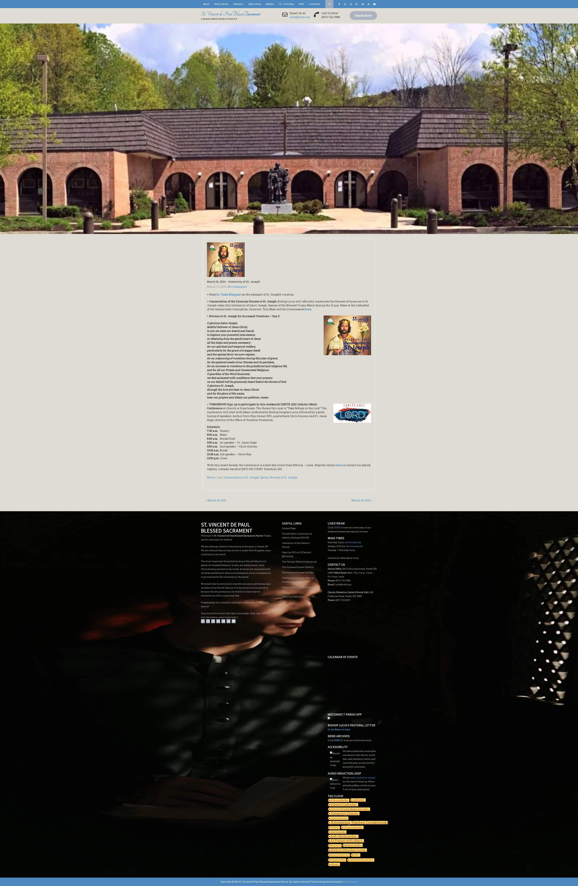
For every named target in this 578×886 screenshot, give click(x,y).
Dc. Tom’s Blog (286, 4)
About (206, 4)
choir (334, 864)
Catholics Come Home (294, 596)
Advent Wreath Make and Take (349, 809)
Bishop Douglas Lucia (348, 850)
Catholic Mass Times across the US (298, 589)
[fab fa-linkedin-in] (362, 4)
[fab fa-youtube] (374, 4)
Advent (358, 800)
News (211, 477)
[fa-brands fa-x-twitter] (351, 4)
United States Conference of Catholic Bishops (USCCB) (297, 535)
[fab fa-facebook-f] (339, 4)
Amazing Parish (339, 818)
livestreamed (353, 542)
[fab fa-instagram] (345, 4)
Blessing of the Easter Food (339, 855)
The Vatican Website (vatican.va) (299, 561)
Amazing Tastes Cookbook (359, 823)
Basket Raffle (353, 845)
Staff (301, 4)
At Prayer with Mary (346, 841)
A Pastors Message (352, 827)
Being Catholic (221, 4)
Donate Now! (363, 15)
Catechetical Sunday (338, 860)
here (308, 309)
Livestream (314, 4)
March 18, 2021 (215, 500)
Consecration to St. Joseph (241, 477)
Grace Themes (350, 881)
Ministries (238, 4)
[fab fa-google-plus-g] (356, 4)
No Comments (237, 286)
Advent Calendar (344, 805)
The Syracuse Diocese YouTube (298, 572)
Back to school (335, 846)
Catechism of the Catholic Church (296, 545)
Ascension (338, 832)
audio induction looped (363, 777)
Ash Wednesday (344, 836)
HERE (337, 527)
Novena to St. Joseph (283, 477)
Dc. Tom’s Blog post (228, 294)
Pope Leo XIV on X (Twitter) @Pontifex (296, 554)
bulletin (356, 855)
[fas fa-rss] (368, 4)
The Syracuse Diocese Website (298, 567)
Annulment (334, 828)
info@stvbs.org (300, 17)
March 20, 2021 (362, 500)
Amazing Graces (344, 814)
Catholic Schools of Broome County (361, 860)
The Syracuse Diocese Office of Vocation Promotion (298, 580)
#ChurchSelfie (339, 800)
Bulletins (270, 4)
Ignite (264, 477)
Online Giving (254, 4)
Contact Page (289, 528)
